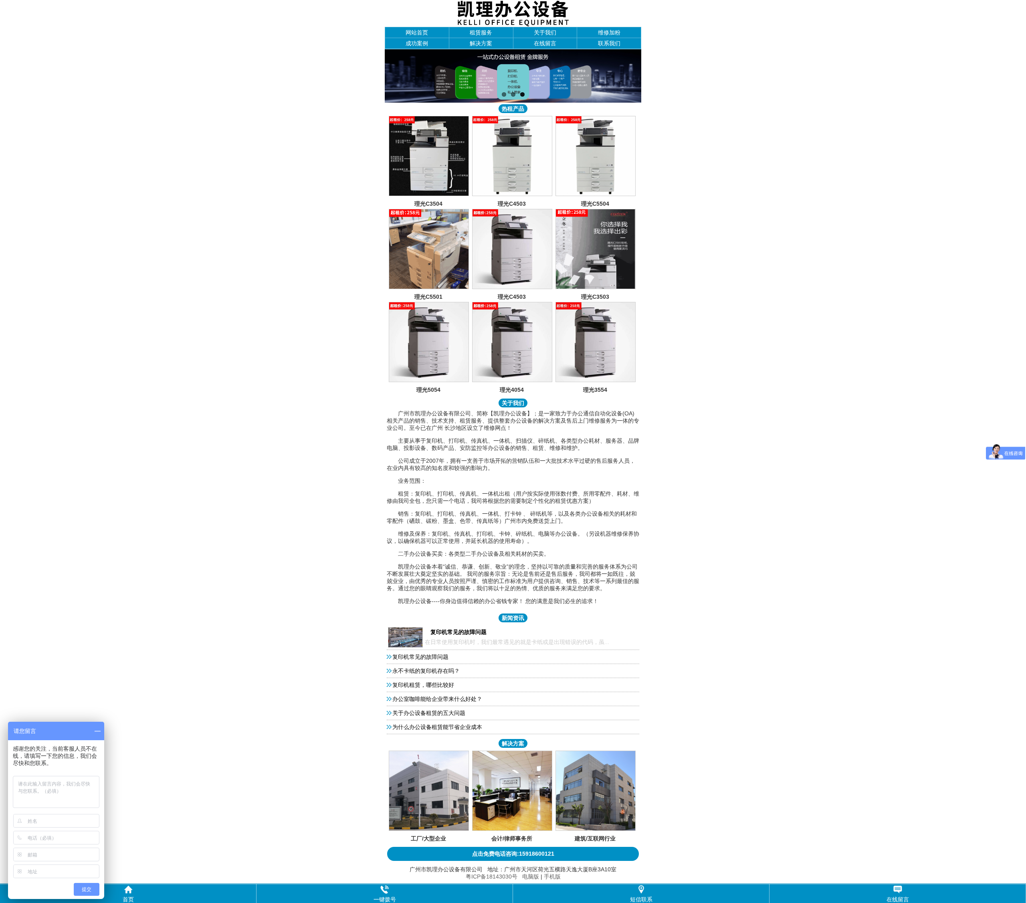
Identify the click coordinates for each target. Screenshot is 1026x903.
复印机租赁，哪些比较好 (423, 685)
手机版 (552, 876)
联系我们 (609, 43)
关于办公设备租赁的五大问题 (428, 713)
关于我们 (545, 32)
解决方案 (481, 43)
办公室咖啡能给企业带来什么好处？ (437, 699)
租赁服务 (481, 32)
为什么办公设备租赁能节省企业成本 (437, 727)
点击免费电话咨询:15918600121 (513, 853)
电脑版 (530, 876)
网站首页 (417, 32)
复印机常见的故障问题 (420, 657)
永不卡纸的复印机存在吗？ (426, 671)
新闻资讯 (513, 618)
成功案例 (417, 43)
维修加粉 (609, 32)
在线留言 (545, 43)
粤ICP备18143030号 (491, 876)
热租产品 (513, 108)
